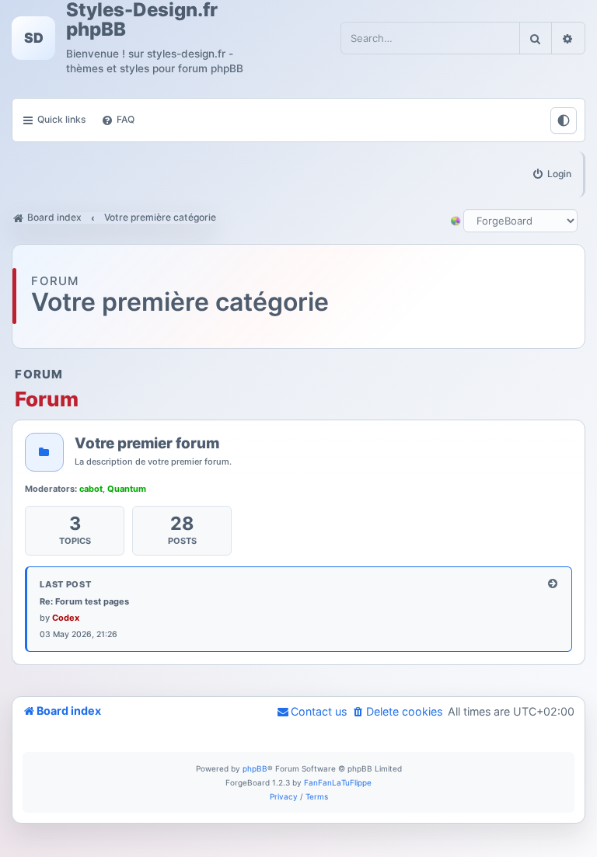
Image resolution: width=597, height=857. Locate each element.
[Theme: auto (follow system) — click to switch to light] (563, 120)
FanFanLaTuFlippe (338, 782)
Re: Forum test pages (84, 601)
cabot (91, 488)
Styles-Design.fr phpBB (142, 19)
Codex (65, 617)
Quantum (126, 488)
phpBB (255, 768)
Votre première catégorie (180, 302)
